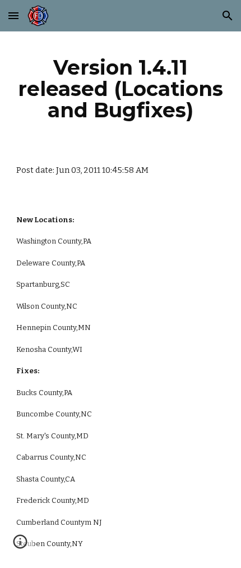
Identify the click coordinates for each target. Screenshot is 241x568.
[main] (121, 88)
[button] (13, 15)
